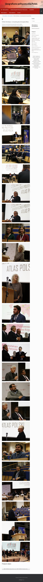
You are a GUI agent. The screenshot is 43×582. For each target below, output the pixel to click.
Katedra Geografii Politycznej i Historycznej (19, 9)
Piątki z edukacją (34, 45)
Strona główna (5, 9)
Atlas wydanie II (12, 12)
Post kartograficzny (35, 52)
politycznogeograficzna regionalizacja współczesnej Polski (36, 49)
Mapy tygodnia (34, 44)
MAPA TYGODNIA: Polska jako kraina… (23, 568)
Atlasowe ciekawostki (35, 35)
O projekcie (32, 9)
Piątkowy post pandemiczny (36, 47)
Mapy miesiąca (34, 42)
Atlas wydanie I (4, 12)
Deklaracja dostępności (35, 28)
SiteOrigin (20, 579)
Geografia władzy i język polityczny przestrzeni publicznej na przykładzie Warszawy (36, 40)
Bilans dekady (34, 36)
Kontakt (18, 12)
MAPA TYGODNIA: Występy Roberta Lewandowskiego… (11, 568)
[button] (41, 11)
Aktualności (34, 33)
